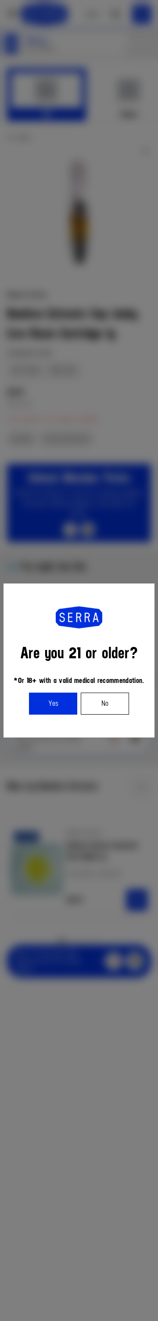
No (104, 704)
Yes (53, 704)
